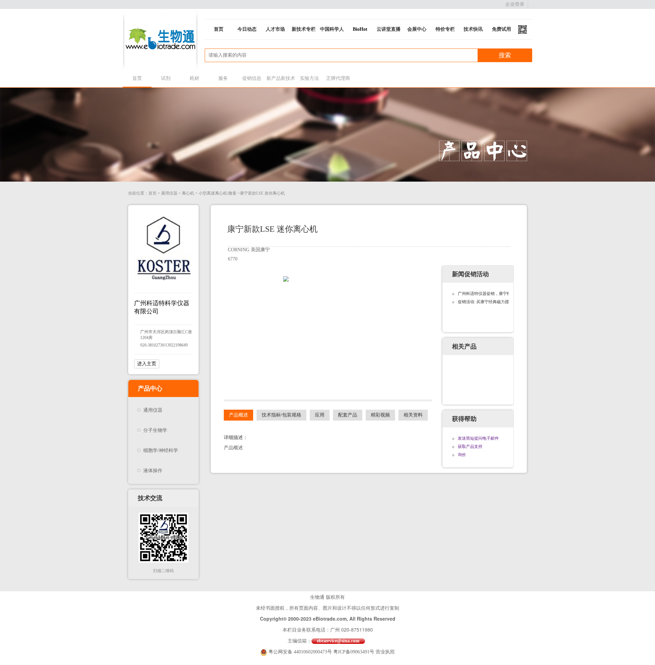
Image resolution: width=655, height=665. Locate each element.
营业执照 (385, 651)
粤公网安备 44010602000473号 (300, 651)
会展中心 (416, 29)
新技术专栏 (304, 29)
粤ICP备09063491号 (353, 651)
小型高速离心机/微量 (217, 193)
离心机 (188, 193)
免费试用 (501, 29)
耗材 (194, 78)
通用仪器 (169, 193)
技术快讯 (473, 29)
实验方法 (309, 78)
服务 (223, 78)
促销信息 (251, 78)
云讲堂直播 (389, 29)
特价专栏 (445, 29)
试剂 (166, 78)
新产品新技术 (280, 78)
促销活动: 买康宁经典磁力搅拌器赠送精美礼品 (500, 301)
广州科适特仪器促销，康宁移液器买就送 (495, 293)
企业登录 (514, 4)
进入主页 (146, 363)
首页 (218, 29)
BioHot (360, 29)
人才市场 (275, 29)
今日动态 (247, 29)
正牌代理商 (338, 78)
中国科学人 (332, 29)
